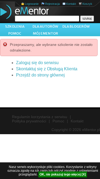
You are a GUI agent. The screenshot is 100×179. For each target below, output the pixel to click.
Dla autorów (45, 26)
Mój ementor (45, 33)
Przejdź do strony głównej (40, 75)
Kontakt (71, 3)
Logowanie (32, 3)
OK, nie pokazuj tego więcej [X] (62, 174)
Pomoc (14, 33)
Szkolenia (15, 26)
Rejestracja (52, 3)
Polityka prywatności (29, 121)
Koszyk (87, 3)
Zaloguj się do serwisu (37, 62)
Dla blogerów (76, 26)
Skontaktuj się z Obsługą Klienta (46, 69)
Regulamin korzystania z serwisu (39, 117)
